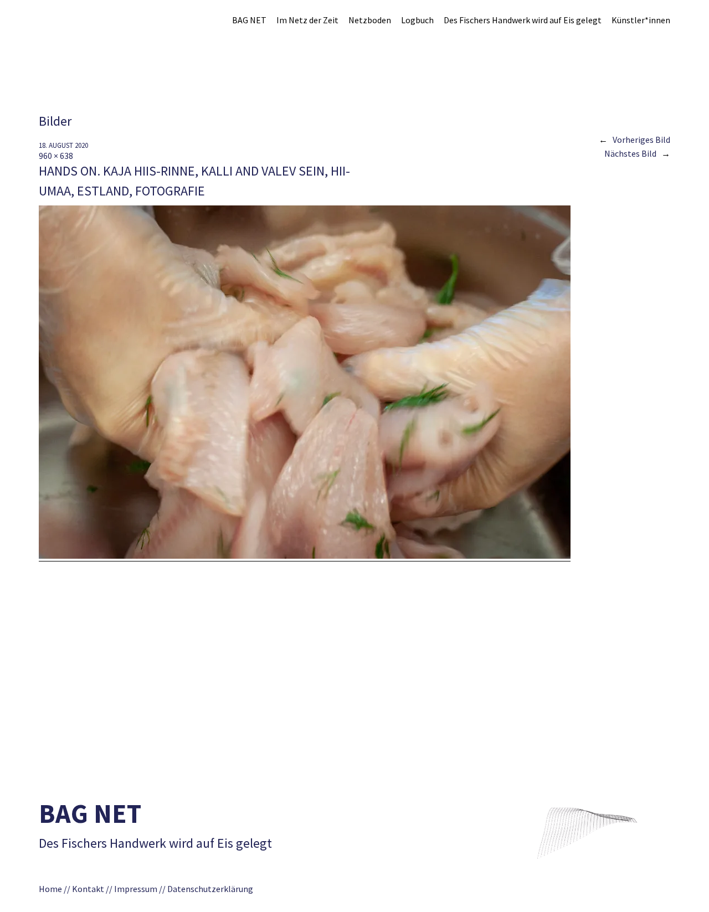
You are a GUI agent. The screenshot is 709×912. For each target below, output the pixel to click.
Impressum (135, 888)
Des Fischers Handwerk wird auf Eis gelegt (523, 19)
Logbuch (417, 19)
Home (50, 888)
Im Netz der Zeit (307, 19)
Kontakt (88, 888)
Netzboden (369, 19)
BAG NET (249, 19)
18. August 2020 (63, 145)
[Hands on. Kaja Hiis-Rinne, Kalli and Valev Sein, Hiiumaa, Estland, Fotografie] (305, 555)
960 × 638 (56, 155)
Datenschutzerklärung (213, 888)
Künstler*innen (641, 19)
